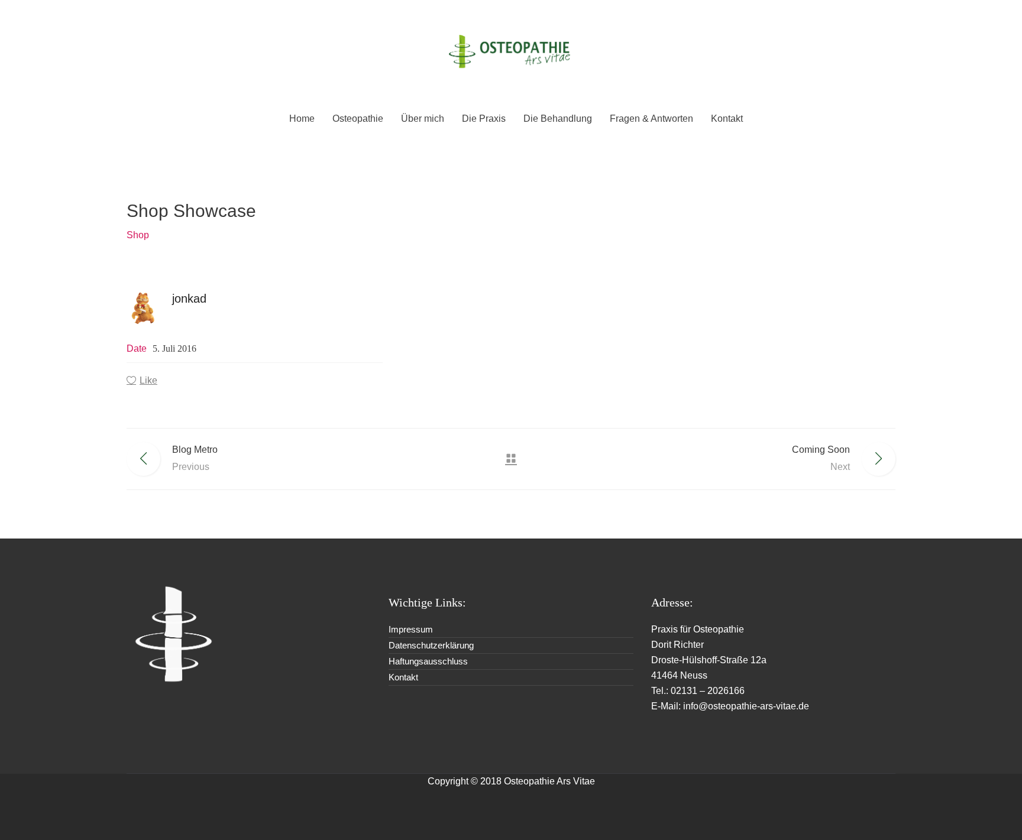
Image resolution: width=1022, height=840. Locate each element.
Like (148, 380)
